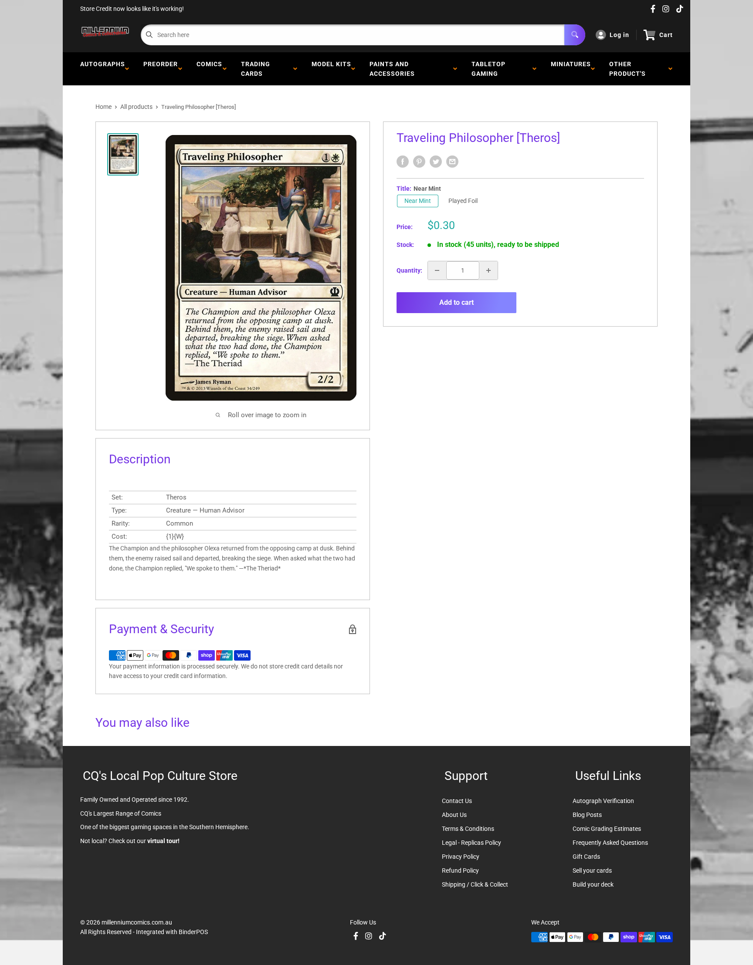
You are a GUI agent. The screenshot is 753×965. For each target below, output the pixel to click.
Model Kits (331, 69)
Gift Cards (586, 856)
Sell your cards (592, 870)
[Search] (574, 34)
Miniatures (571, 69)
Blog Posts (587, 814)
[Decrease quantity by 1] (437, 270)
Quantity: (409, 270)
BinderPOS (193, 931)
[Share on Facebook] (403, 161)
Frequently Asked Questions (610, 842)
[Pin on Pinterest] (419, 161)
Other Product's (629, 69)
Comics (209, 69)
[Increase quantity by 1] (488, 270)
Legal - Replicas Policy (471, 842)
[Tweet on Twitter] (436, 161)
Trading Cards (255, 69)
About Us (454, 814)
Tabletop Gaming (488, 69)
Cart (666, 34)
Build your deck (593, 884)
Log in (619, 34)
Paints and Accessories (394, 69)
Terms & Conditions (468, 828)
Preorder (160, 69)
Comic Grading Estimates (607, 828)
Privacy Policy (460, 856)
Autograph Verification (603, 800)
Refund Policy (460, 870)
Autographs (102, 69)
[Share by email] (452, 161)
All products (136, 106)
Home (103, 106)
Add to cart (456, 302)
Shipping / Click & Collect (475, 884)
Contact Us (457, 800)
